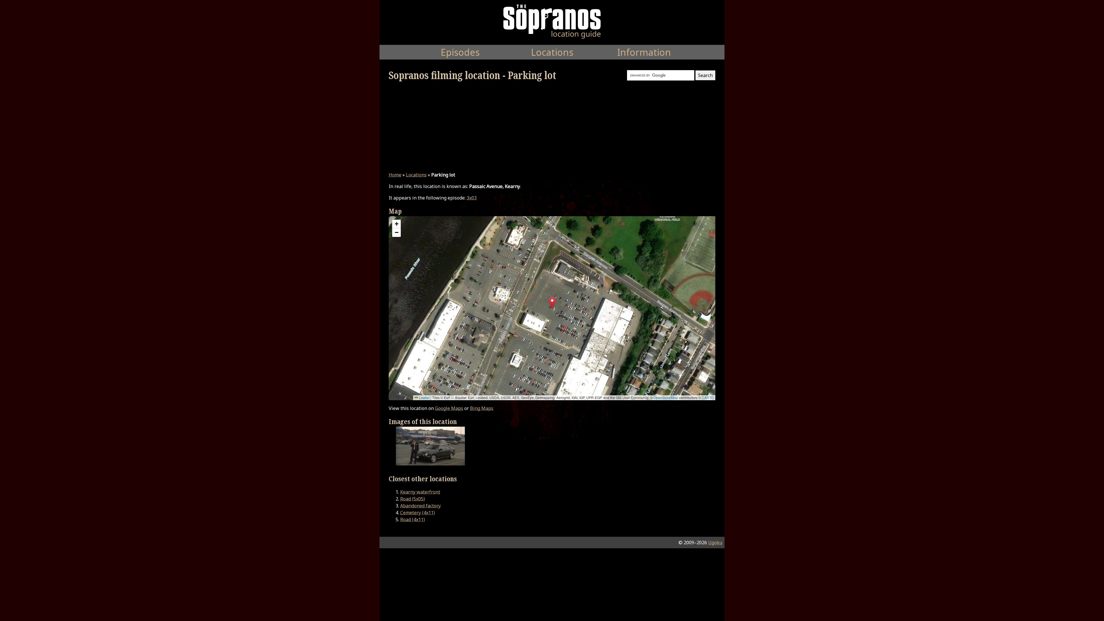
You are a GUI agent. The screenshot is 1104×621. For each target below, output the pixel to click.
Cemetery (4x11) (417, 512)
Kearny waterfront (420, 492)
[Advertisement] (552, 126)
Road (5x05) (412, 499)
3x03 (472, 198)
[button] (552, 302)
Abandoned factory (420, 506)
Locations (416, 175)
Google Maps (449, 408)
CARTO (708, 397)
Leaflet (424, 397)
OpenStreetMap (665, 397)
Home (395, 175)
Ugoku (715, 542)
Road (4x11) (412, 519)
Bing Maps (481, 408)
